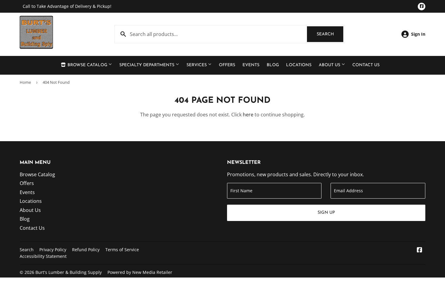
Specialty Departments (147, 65)
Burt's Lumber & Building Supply (68, 272)
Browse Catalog (87, 65)
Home (25, 82)
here (248, 114)
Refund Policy (86, 249)
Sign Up (326, 212)
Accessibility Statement (43, 256)
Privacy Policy (52, 249)
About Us (330, 65)
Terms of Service (122, 249)
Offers (227, 65)
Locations (299, 65)
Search (330, 34)
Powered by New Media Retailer (139, 272)
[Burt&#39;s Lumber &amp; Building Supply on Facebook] (419, 250)
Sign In (418, 34)
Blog (273, 65)
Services (197, 65)
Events (250, 65)
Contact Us (366, 65)
